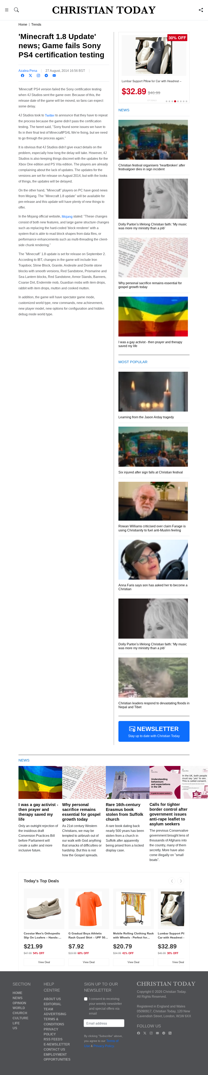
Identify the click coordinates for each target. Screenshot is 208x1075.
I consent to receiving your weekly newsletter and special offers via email (105, 1006)
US (15, 1028)
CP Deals (152, 100)
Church (20, 1013)
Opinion (19, 1003)
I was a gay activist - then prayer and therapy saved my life (38, 812)
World (19, 1008)
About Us (52, 999)
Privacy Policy (103, 1046)
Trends (36, 24)
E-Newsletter (57, 1044)
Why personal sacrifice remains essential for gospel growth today (81, 812)
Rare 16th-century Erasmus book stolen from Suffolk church (124, 812)
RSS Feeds (53, 1039)
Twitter (49, 115)
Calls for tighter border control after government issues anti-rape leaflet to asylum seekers (168, 814)
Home (22, 24)
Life (16, 1023)
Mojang (67, 216)
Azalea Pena (27, 70)
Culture (20, 1018)
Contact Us (54, 1049)
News (18, 998)
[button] (6, 10)
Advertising (55, 1014)
